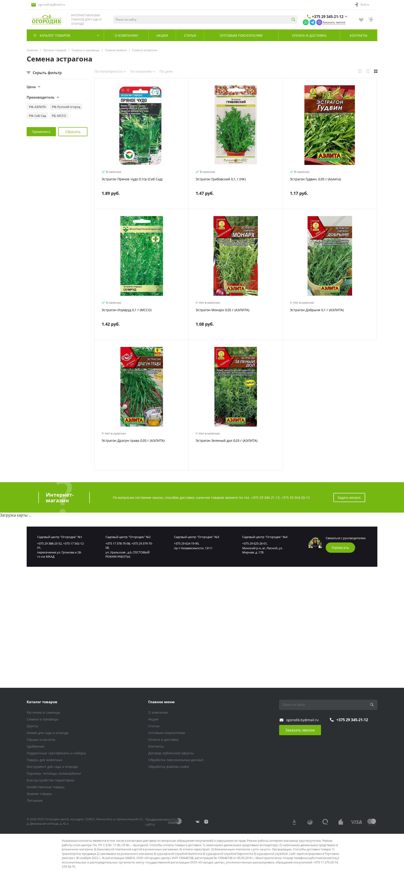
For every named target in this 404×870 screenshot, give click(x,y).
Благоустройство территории (50, 780)
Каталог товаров (42, 701)
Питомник (35, 800)
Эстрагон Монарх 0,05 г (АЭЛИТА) (222, 310)
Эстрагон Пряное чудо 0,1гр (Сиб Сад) (132, 179)
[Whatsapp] (306, 22)
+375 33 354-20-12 (295, 497)
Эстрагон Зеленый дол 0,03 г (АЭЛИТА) (226, 440)
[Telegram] (312, 22)
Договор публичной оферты (171, 753)
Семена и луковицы (42, 719)
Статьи (153, 726)
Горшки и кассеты (41, 739)
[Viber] (319, 22)
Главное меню (161, 701)
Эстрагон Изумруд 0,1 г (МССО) (127, 310)
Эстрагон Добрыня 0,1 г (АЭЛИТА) (317, 310)
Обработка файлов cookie (168, 766)
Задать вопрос (349, 497)
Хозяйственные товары (46, 787)
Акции (153, 719)
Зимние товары (39, 794)
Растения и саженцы (43, 712)
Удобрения (35, 746)
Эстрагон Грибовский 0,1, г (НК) (221, 179)
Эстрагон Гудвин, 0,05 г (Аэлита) (315, 179)
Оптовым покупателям (166, 733)
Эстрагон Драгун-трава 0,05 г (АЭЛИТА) (133, 440)
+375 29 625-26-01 (254, 543)
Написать (340, 547)
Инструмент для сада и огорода (52, 766)
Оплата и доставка (163, 739)
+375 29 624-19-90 (186, 543)
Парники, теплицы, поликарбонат (54, 773)
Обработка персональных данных (175, 760)
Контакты (156, 746)
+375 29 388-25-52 (49, 543)
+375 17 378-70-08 (117, 543)
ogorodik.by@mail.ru (51, 5)
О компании (158, 712)
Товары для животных (44, 760)
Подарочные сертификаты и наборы (56, 753)
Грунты (32, 726)
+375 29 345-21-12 (327, 16)
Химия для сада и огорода (48, 733)
